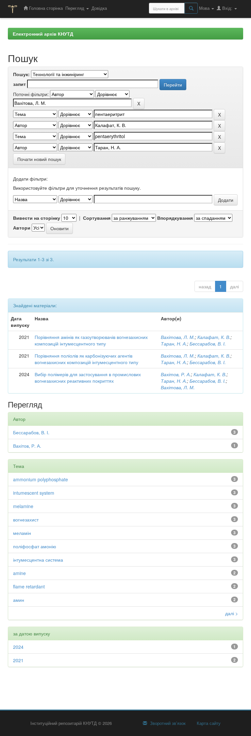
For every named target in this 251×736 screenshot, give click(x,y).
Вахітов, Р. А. (176, 374)
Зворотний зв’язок (167, 723)
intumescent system (33, 492)
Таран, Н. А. (174, 343)
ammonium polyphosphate (40, 479)
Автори (21, 227)
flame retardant (29, 586)
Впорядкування (175, 218)
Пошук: (21, 74)
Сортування (96, 218)
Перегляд (75, 8)
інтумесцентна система (38, 559)
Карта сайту (208, 723)
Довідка (99, 8)
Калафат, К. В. (213, 337)
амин (18, 600)
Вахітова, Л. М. (178, 337)
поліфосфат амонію (34, 546)
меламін (22, 533)
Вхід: (227, 8)
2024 (18, 647)
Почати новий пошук (39, 159)
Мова (205, 8)
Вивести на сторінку (36, 218)
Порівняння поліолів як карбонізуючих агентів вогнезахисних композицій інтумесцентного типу (86, 358)
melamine (23, 506)
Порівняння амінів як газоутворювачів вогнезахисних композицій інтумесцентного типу (91, 340)
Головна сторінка (45, 8)
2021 (18, 660)
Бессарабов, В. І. (208, 343)
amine (19, 573)
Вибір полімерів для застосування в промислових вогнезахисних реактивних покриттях (88, 377)
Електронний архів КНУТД (43, 33)
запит (19, 84)
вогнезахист (26, 519)
